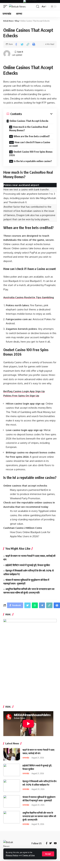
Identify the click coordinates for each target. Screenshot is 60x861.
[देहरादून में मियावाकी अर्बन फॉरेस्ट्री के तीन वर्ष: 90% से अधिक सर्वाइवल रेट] (11, 785)
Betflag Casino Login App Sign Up (24, 391)
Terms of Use (28, 855)
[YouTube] (55, 843)
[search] (37, 6)
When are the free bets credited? (32, 136)
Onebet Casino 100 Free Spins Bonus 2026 (30, 153)
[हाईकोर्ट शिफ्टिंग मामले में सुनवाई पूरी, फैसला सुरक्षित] (11, 770)
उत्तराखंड (25, 757)
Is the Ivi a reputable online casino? (33, 161)
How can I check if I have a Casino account (29, 144)
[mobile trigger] (6, 6)
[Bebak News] (17, 6)
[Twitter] (50, 843)
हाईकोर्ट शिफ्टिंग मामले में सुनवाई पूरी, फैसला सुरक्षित (28, 565)
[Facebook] (46, 843)
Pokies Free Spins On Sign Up (21, 395)
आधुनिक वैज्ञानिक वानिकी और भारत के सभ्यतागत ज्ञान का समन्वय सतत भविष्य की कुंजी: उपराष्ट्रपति (39, 816)
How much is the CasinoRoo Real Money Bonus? (28, 128)
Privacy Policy (12, 855)
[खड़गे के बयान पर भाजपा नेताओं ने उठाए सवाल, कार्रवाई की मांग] (11, 754)
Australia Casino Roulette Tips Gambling (28, 297)
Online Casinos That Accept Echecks (29, 120)
